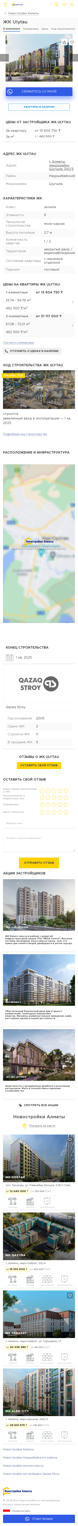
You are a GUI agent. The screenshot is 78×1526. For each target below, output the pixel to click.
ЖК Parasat (16, 1333)
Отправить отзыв (39, 863)
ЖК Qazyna (15, 1255)
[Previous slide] (4, 58)
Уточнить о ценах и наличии (34, 351)
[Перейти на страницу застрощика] (39, 684)
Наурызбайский (62, 176)
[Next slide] (73, 58)
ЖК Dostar (15, 1177)
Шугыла (55, 184)
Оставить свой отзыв (39, 765)
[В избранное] (72, 42)
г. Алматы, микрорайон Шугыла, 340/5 (61, 165)
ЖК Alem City (17, 1411)
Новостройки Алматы (23, 13)
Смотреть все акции (41, 1105)
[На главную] (17, 5)
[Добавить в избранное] (70, 1139)
